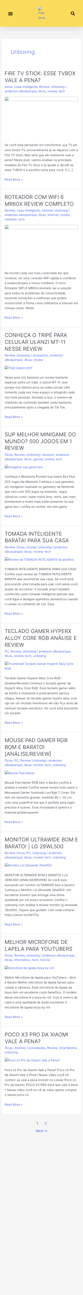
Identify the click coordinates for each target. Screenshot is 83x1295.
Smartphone (68, 1048)
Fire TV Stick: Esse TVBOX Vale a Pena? (40, 76)
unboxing (39, 656)
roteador (11, 219)
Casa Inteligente (25, 87)
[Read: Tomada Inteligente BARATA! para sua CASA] (39, 559)
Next (41, 1131)
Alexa (8, 87)
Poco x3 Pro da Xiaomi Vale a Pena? (36, 1038)
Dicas (9, 454)
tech (62, 91)
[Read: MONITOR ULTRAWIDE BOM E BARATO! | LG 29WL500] (29, 865)
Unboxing (57, 87)
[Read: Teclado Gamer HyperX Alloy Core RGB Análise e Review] (41, 666)
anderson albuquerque (21, 91)
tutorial (31, 547)
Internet (47, 210)
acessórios (40, 355)
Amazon (48, 454)
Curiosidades (36, 1048)
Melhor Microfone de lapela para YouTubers (38, 945)
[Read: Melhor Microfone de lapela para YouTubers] (29, 968)
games (38, 459)
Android (19, 1048)
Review (44, 87)
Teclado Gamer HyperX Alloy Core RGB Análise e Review (41, 638)
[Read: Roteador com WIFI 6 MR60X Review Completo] (41, 245)
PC (7, 651)
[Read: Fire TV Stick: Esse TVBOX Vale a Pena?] (41, 117)
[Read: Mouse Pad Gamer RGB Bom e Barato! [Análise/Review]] (20, 773)
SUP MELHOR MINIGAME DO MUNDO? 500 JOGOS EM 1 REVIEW (40, 441)
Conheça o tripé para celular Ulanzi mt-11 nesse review (36, 342)
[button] (10, 13)
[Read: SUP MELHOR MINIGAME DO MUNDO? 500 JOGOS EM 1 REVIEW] (24, 467)
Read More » (14, 179)
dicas (42, 91)
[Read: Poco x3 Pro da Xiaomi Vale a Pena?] (32, 1060)
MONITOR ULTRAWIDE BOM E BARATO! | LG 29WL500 (41, 843)
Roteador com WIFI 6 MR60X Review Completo (39, 200)
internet (53, 215)
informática (22, 960)
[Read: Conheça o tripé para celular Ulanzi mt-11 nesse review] (18, 367)
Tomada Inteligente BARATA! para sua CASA (37, 537)
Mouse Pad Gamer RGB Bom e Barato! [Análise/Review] (36, 747)
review (52, 91)
